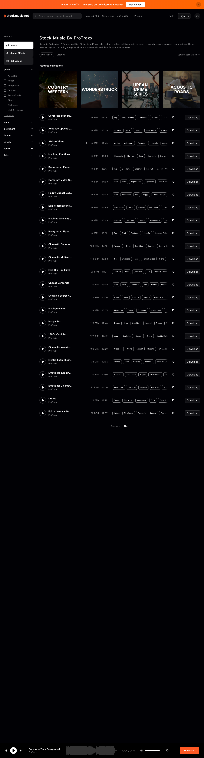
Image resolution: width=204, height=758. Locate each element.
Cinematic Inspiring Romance (60, 347)
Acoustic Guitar (167, 130)
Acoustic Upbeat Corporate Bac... (60, 128)
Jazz (126, 297)
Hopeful (155, 117)
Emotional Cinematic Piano (60, 385)
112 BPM (95, 259)
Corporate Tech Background (44, 749)
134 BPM (94, 361)
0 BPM (94, 117)
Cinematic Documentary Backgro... (60, 244)
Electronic (118, 156)
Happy (146, 194)
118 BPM (94, 297)
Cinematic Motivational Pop (60, 257)
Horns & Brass (149, 259)
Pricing (138, 16)
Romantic (149, 362)
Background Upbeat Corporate (60, 231)
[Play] (13, 750)
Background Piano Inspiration (60, 167)
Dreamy (138, 169)
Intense (153, 413)
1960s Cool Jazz (58, 334)
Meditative (153, 207)
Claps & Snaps (159, 194)
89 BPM (95, 271)
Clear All (61, 54)
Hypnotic (154, 143)
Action (117, 143)
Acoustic (118, 130)
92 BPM (95, 387)
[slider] (160, 750)
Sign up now (135, 4)
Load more (9, 115)
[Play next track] (21, 751)
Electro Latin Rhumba (60, 360)
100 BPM (94, 246)
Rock (124, 233)
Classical (118, 349)
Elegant (142, 220)
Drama (131, 207)
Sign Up (184, 15)
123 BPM (94, 400)
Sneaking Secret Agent (60, 295)
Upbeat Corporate (58, 283)
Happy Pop (54, 321)
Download (192, 117)
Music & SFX (92, 16)
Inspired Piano (56, 308)
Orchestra (163, 349)
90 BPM (95, 413)
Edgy (141, 156)
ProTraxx (33, 752)
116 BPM (94, 310)
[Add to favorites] (167, 750)
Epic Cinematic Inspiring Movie (60, 205)
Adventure (128, 143)
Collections (108, 16)
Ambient (117, 220)
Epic (136, 259)
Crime (128, 246)
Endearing (142, 310)
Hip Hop (130, 156)
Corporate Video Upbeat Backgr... (60, 180)
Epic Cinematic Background (60, 411)
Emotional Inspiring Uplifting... (60, 373)
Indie (128, 130)
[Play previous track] (6, 751)
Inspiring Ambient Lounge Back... (60, 218)
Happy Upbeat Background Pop (60, 193)
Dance (117, 323)
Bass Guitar (163, 182)
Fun (136, 194)
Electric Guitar (165, 246)
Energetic (142, 143)
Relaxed (136, 362)
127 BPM (94, 336)
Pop (115, 117)
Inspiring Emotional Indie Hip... (60, 154)
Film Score (119, 207)
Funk (127, 272)
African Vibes (56, 141)
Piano (167, 220)
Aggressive (142, 400)
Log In (171, 16)
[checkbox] (18, 75)
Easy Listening (128, 117)
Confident (143, 117)
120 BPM (94, 284)
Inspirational (151, 130)
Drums (165, 117)
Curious (151, 246)
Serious (147, 297)
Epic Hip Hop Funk (59, 270)
